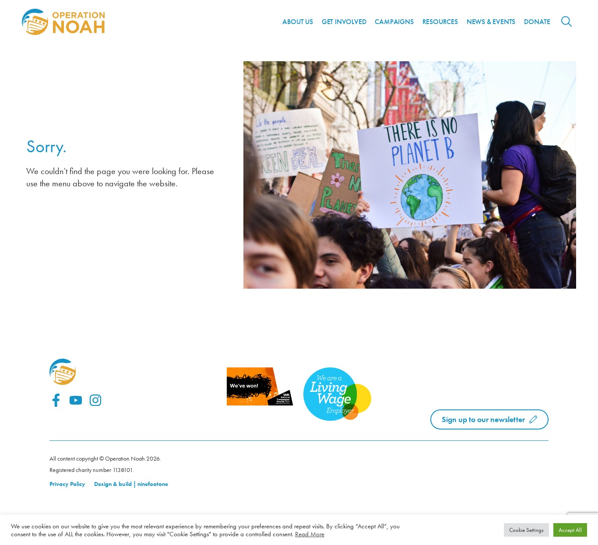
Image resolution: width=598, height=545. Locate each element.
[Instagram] (95, 400)
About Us (297, 21)
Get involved (344, 21)
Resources (440, 21)
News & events (491, 21)
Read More (309, 534)
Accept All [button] (570, 530)
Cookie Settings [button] (526, 530)
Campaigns (394, 21)
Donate (537, 21)
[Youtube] (75, 400)
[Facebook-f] (56, 400)
